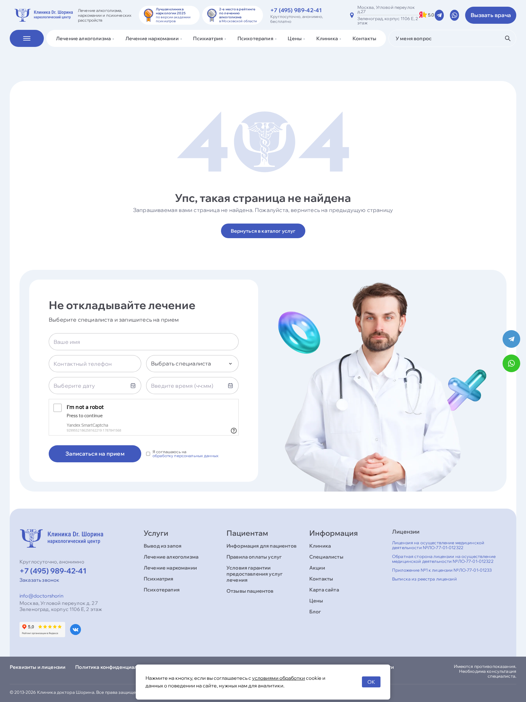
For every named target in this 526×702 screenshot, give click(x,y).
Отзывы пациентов (250, 591)
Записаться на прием (94, 453)
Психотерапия (162, 590)
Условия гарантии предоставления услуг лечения (254, 574)
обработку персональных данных (186, 456)
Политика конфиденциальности (115, 667)
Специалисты (326, 557)
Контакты (364, 38)
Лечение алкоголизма (171, 557)
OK (371, 682)
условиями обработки (278, 678)
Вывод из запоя (162, 546)
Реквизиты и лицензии (37, 667)
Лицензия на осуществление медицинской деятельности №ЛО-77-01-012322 (438, 545)
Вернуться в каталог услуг (263, 231)
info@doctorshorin (41, 596)
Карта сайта (324, 590)
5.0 (431, 15)
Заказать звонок (39, 580)
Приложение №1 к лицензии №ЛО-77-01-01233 (442, 570)
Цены (316, 601)
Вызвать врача (491, 15)
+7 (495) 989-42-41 (296, 10)
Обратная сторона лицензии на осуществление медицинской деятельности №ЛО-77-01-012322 (444, 559)
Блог (315, 612)
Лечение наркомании (170, 568)
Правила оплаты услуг (254, 557)
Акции (317, 568)
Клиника (320, 546)
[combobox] (192, 363)
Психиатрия (159, 579)
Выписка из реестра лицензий (424, 579)
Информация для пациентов (261, 546)
